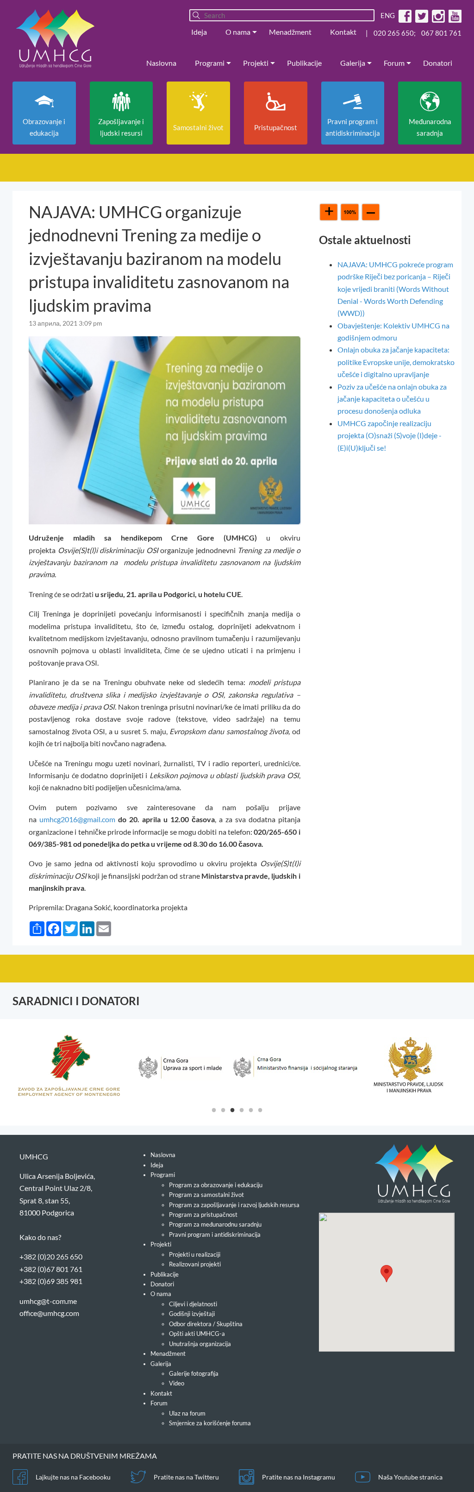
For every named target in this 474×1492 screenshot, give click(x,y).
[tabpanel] (68, 1065)
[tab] (213, 1109)
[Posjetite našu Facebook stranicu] (404, 15)
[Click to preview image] (164, 429)
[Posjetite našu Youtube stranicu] (454, 15)
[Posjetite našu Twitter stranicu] (420, 15)
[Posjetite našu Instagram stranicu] (437, 15)
